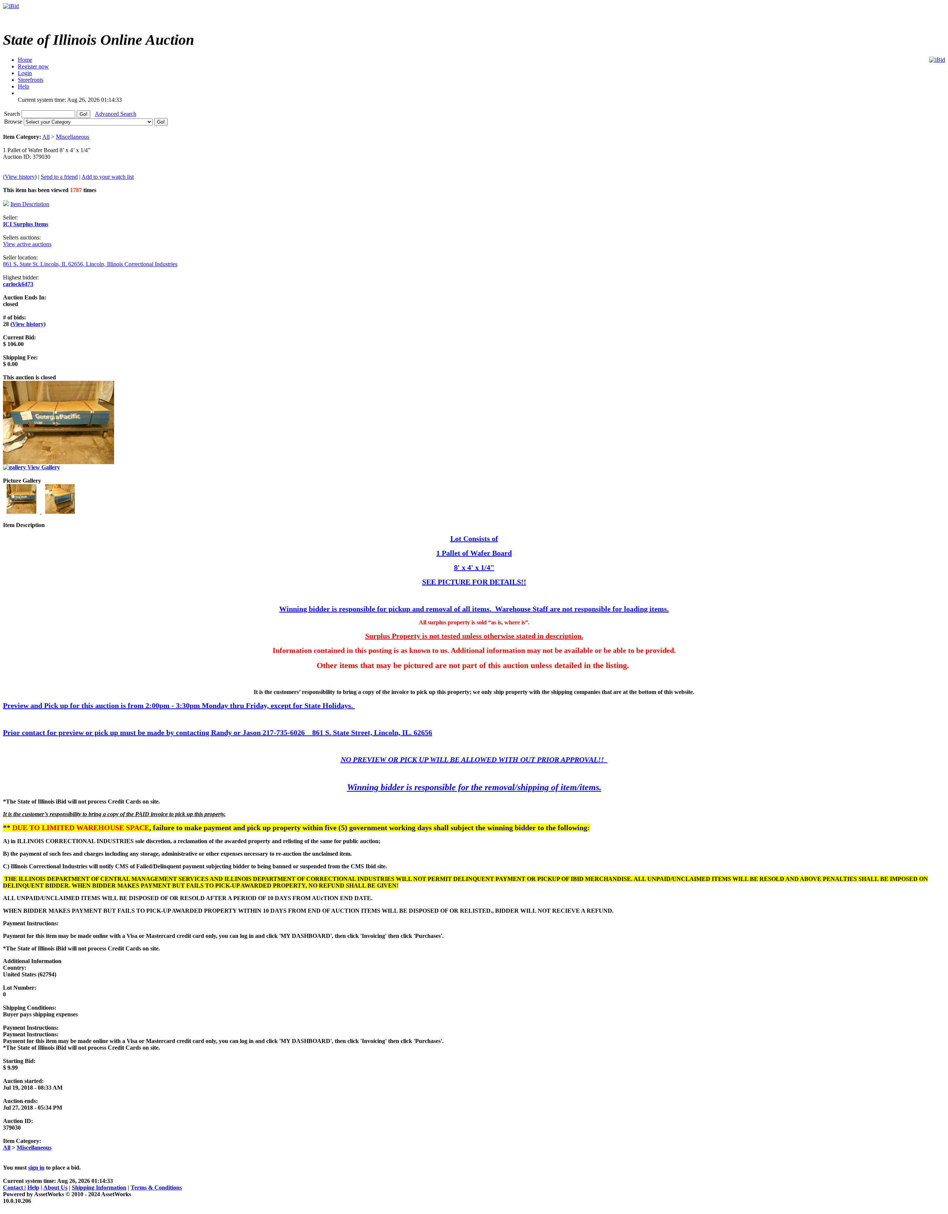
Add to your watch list (107, 177)
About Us (55, 1187)
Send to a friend (59, 177)
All (46, 137)
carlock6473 (18, 284)
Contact (13, 1187)
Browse (14, 121)
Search (12, 114)
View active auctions (27, 244)
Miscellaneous (72, 137)
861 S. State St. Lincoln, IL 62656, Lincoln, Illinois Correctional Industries (90, 264)
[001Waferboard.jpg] (22, 512)
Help (33, 1187)
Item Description (29, 204)
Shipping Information (99, 1187)
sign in (36, 1167)
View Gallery (43, 467)
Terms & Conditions (156, 1187)
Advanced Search (115, 114)
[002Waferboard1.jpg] (60, 512)
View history (20, 177)
